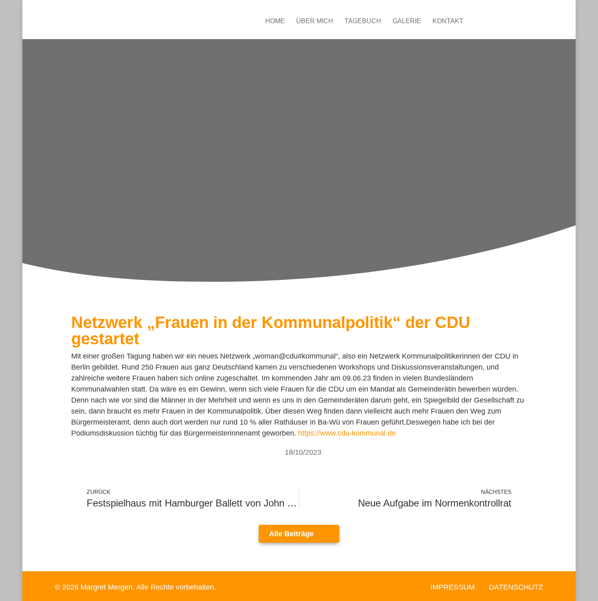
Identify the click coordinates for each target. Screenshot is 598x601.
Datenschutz (516, 587)
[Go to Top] (586, 589)
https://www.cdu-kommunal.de (347, 433)
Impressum (452, 587)
